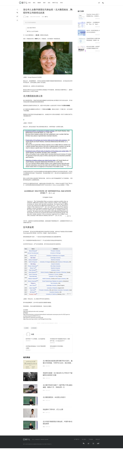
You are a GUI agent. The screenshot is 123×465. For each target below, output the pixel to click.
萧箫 (44, 366)
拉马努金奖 (33, 328)
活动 (49, 2)
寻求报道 (91, 439)
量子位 (46, 16)
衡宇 (44, 412)
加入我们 (84, 439)
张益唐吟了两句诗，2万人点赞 (53, 409)
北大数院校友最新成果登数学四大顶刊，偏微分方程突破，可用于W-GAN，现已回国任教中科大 (57, 363)
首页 (29, 2)
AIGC (61, 2)
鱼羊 (44, 400)
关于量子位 (76, 439)
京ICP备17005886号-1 (47, 444)
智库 (44, 2)
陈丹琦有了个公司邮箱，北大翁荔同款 (35, 338)
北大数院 (26, 328)
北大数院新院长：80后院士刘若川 (54, 397)
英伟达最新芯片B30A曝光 (56, 346)
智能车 (39, 2)
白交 (27, 16)
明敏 (44, 378)
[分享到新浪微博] (17, 16)
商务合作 (98, 439)
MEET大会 (55, 2)
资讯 (34, 2)
